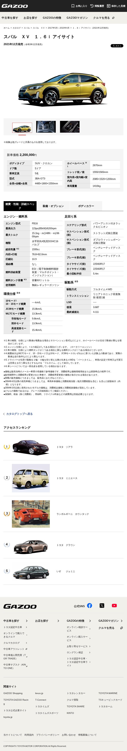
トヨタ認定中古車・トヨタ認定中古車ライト (77, 662)
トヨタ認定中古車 (12, 627)
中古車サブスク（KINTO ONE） (14, 666)
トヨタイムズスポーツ (46, 713)
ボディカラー (86, 206)
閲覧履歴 (99, 6)
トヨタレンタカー (76, 693)
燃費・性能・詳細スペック (20, 206)
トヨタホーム (105, 706)
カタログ (17, 28)
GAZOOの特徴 (52, 17)
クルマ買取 (72, 699)
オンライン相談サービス (77, 629)
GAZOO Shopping (12, 693)
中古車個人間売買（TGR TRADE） (14, 657)
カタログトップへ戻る (19, 413)
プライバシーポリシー (47, 734)
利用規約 (29, 734)
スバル (27, 28)
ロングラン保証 (75, 652)
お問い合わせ (69, 734)
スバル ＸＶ (39, 28)
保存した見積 (118, 6)
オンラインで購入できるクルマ (13, 635)
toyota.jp (7, 717)
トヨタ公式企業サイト (15, 710)
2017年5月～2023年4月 (58, 28)
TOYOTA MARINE (108, 693)
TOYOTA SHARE (76, 706)
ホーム (7, 28)
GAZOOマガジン (77, 17)
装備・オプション (53, 206)
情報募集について (87, 734)
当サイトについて (12, 734)
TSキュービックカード (110, 699)
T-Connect (40, 699)
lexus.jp (39, 693)
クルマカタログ (11, 642)
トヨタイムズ (42, 706)
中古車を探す (10, 17)
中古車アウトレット (13, 649)
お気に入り (81, 6)
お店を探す (31, 17)
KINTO (70, 713)
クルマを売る (101, 17)
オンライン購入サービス (77, 638)
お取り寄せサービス (77, 646)
